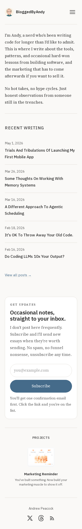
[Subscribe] (52, 518)
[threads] (41, 518)
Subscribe (41, 386)
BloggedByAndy (30, 11)
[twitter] (30, 518)
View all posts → (18, 275)
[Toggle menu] (72, 12)
